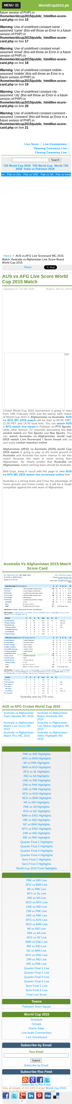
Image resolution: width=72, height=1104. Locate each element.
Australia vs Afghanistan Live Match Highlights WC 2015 (53, 726)
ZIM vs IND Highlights (36, 833)
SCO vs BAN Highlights (36, 798)
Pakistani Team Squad (36, 1006)
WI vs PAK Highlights (36, 762)
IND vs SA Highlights (36, 776)
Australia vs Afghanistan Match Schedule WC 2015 (52, 716)
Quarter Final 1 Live (36, 968)
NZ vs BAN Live (36, 950)
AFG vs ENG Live (36, 955)
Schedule (36, 1019)
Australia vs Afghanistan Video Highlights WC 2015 (52, 735)
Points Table (36, 1028)
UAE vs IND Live (36, 906)
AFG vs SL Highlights (36, 771)
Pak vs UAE (27, 174)
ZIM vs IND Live (36, 959)
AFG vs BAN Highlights (36, 758)
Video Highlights (36, 749)
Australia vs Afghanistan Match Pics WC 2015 (19, 734)
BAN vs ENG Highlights (36, 815)
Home (7, 255)
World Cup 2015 (56, 1088)
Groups (36, 1023)
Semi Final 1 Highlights (36, 859)
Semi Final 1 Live (36, 985)
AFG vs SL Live (36, 893)
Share (28, 267)
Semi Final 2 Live (36, 990)
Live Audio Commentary (36, 1032)
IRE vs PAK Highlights (36, 837)
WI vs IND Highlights (36, 802)
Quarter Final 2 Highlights (36, 846)
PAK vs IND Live (36, 880)
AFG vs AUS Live (36, 919)
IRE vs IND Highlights (36, 820)
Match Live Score (36, 875)
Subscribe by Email (36, 1065)
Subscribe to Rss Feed (36, 1084)
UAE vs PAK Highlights (36, 789)
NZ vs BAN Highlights (36, 824)
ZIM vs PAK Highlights (36, 784)
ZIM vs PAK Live (36, 911)
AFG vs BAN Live (36, 884)
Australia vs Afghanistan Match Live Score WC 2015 (19, 726)
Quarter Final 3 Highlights (36, 850)
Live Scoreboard (36, 1037)
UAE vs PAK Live (36, 915)
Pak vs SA (43, 174)
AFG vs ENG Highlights (36, 828)
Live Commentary (55, 144)
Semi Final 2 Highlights (36, 863)
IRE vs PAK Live (36, 963)
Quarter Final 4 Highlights (36, 855)
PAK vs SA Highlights (36, 806)
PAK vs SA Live (36, 933)
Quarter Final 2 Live (36, 972)
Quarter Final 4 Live (36, 981)
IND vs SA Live (36, 897)
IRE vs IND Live (36, 946)
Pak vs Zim (10, 174)
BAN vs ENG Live (37, 941)
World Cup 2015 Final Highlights (36, 868)
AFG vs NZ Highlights (36, 811)
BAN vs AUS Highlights (36, 767)
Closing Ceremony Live (51, 152)
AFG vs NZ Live (37, 937)
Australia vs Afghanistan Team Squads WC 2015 (19, 714)
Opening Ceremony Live (50, 148)
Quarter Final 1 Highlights (36, 841)
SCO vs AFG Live (37, 902)
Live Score (31, 144)
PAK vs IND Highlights (36, 754)
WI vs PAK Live (36, 889)
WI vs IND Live (36, 928)
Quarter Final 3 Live (36, 977)
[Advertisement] (36, 217)
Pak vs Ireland (61, 174)
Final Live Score (36, 994)
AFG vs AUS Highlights (36, 793)
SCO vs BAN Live (37, 924)
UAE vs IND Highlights (37, 780)
